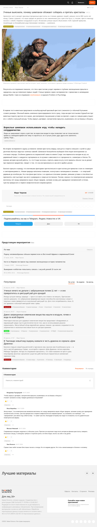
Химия (7, 331)
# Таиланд (49, 359)
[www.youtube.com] (81, 521)
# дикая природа (32, 307)
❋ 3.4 (88, 12)
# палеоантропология (33, 26)
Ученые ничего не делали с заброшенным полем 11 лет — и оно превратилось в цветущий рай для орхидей (35, 291)
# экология (57, 307)
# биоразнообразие (18, 307)
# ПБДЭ (53, 331)
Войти (92, 2)
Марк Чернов (19, 7)
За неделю (80, 282)
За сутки (71, 282)
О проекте (83, 491)
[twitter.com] (72, 521)
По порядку (89, 368)
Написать (81, 2)
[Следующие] (93, 473)
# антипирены (15, 331)
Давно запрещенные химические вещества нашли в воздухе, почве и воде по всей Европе (37, 315)
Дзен (48, 224)
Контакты (75, 491)
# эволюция (58, 359)
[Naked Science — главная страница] (11, 2)
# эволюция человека (65, 26)
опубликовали (35, 95)
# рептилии (40, 359)
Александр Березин (22, 265)
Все (32, 243)
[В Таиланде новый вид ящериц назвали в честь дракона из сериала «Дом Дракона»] (85, 348)
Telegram (18, 224)
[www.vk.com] (76, 521)
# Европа (24, 331)
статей (89, 193)
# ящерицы (67, 359)
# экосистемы (66, 307)
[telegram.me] (89, 521)
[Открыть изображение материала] (48, 55)
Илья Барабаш (12, 408)
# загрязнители (44, 331)
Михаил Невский (12, 428)
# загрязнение (33, 331)
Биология (7, 307)
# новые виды (31, 359)
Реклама (91, 491)
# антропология (20, 26)
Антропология (8, 26)
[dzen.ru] (85, 521)
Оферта (67, 491)
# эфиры (7, 333)
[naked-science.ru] (93, 521)
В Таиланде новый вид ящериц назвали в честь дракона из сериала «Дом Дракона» (39, 342)
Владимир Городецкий (14, 392)
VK (79, 224)
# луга (41, 307)
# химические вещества (65, 331)
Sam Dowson (11, 444)
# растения (48, 307)
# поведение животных (49, 26)
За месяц (89, 282)
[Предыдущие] (87, 473)
